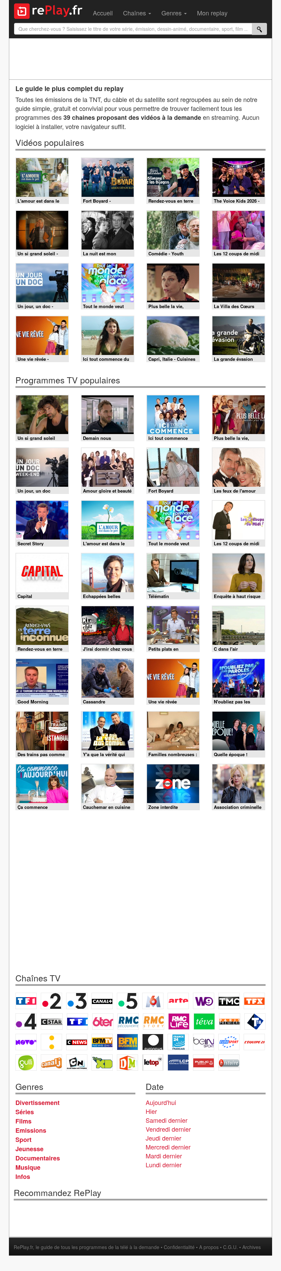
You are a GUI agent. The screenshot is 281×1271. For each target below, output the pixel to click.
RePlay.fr (23, 1247)
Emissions (30, 1130)
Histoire (229, 1062)
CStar (52, 1021)
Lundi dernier (164, 1164)
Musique (27, 1167)
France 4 (26, 1021)
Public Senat (203, 1062)
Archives (251, 1247)
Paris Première (229, 1021)
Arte (178, 1001)
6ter (102, 1021)
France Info (51, 1042)
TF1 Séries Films (77, 1021)
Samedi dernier (166, 1120)
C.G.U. (230, 1247)
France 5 (127, 1001)
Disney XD (102, 1062)
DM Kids (127, 1062)
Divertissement (37, 1102)
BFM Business (127, 1042)
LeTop (152, 1062)
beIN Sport (203, 1042)
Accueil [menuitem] (103, 12)
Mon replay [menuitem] (212, 12)
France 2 (51, 1001)
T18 (255, 1021)
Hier (151, 1111)
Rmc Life (179, 1021)
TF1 (26, 1001)
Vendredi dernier (168, 1128)
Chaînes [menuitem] (135, 12)
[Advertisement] (140, 58)
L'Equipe (254, 1042)
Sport (23, 1139)
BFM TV (102, 1042)
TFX (254, 1001)
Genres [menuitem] (172, 12)
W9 (203, 1001)
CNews (76, 1042)
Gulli (26, 1062)
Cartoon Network (76, 1062)
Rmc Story (153, 1021)
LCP (178, 1062)
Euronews (152, 1042)
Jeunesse (29, 1148)
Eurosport (229, 1042)
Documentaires (37, 1158)
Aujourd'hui (161, 1102)
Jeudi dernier (163, 1137)
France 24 (178, 1042)
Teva (204, 1021)
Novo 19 (26, 1042)
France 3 (76, 1001)
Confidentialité (179, 1247)
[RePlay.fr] (51, 10)
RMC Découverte (128, 1021)
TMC (229, 1001)
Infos (22, 1176)
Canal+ (102, 1001)
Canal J (51, 1062)
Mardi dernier (164, 1155)
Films (23, 1121)
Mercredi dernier (168, 1146)
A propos (209, 1247)
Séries (24, 1111)
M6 (152, 1001)
